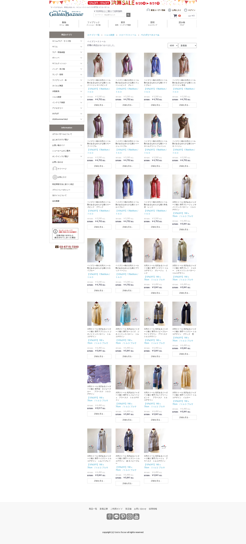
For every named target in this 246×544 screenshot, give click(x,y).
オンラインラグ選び (60, 156)
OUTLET (55, 113)
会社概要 (55, 201)
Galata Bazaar (120, 532)
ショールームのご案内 (61, 150)
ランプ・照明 (57, 74)
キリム (55, 46)
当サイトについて (59, 195)
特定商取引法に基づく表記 (63, 184)
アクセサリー (57, 108)
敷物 (64, 23)
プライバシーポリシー (61, 190)
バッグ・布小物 (58, 69)
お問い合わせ (57, 162)
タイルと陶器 (57, 85)
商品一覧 (93, 509)
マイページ (62, 168)
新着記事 (104, 509)
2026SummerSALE (60, 119)
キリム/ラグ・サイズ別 (61, 41)
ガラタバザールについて (62, 134)
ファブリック (93, 23)
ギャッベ (55, 57)
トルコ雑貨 (56, 97)
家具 (123, 23)
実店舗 (128, 509)
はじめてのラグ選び (60, 139)
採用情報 (153, 509)
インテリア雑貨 (58, 102)
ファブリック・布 (59, 80)
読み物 (182, 23)
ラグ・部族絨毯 (58, 52)
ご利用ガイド (116, 509)
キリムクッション (59, 63)
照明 (152, 23)
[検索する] (128, 15)
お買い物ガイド (58, 145)
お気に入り (62, 177)
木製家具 (55, 91)
